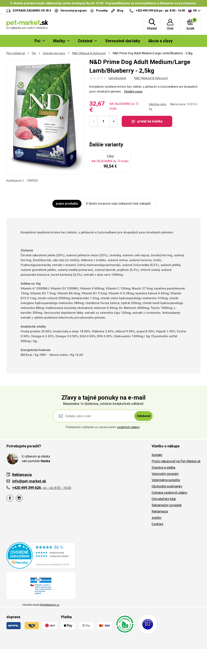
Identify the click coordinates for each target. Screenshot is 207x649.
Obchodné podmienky (167, 486)
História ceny (157, 104)
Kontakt (157, 455)
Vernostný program (165, 474)
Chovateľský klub (164, 499)
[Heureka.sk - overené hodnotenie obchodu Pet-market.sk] (40, 555)
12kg (110, 156)
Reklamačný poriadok (167, 505)
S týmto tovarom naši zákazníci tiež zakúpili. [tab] (118, 203)
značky (157, 518)
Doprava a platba (163, 467)
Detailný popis (133, 91)
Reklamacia (160, 511)
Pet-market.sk (15, 53)
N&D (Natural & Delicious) (89, 53)
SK (195, 10)
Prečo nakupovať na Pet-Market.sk (176, 461)
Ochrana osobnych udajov (169, 493)
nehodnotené (117, 78)
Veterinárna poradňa (166, 480)
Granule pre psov (54, 53)
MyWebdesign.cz (49, 604)
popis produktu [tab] (67, 203)
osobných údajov (128, 427)
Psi (34, 53)
